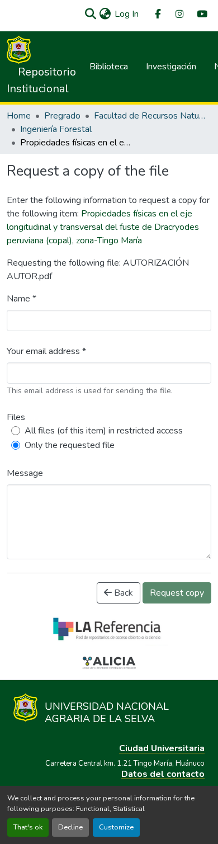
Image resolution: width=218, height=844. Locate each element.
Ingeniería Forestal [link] (56, 129)
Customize (116, 827)
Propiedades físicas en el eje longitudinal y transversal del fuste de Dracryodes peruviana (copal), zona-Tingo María (103, 227)
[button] (90, 14)
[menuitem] (157, 14)
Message (25, 473)
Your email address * (46, 351)
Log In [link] (127, 14)
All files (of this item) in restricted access (104, 431)
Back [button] (122, 593)
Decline (70, 827)
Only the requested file (70, 445)
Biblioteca (108, 66)
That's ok (27, 827)
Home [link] (19, 116)
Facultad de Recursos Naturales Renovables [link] (150, 116)
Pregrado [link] (62, 116)
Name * (21, 299)
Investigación (171, 66)
